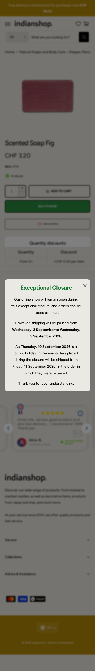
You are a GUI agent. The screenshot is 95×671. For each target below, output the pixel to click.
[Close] (85, 286)
